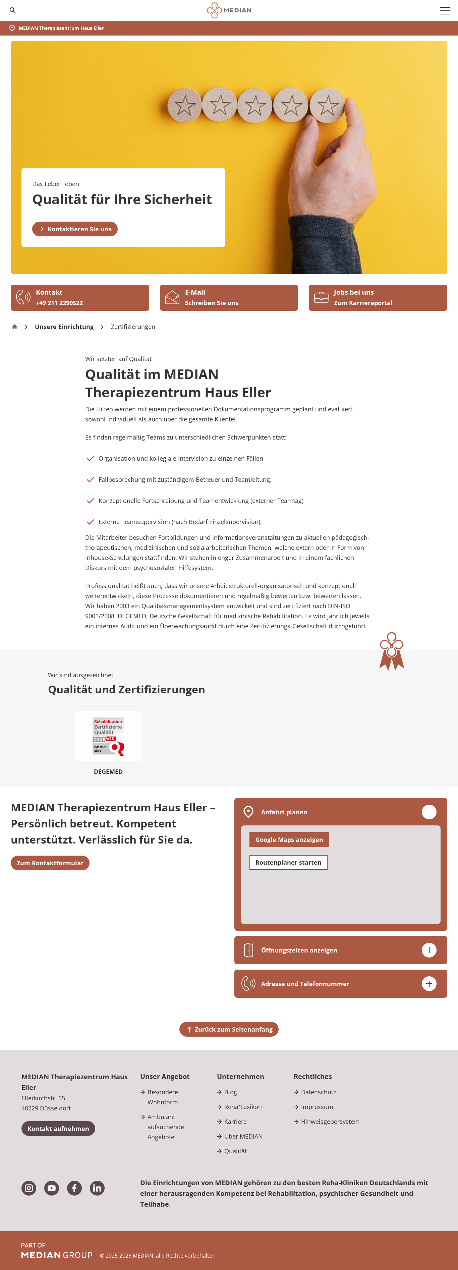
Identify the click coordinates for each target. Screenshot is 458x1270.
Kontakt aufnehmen (58, 1128)
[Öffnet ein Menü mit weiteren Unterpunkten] (445, 10)
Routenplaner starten (288, 862)
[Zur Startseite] (229, 10)
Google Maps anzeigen (289, 839)
